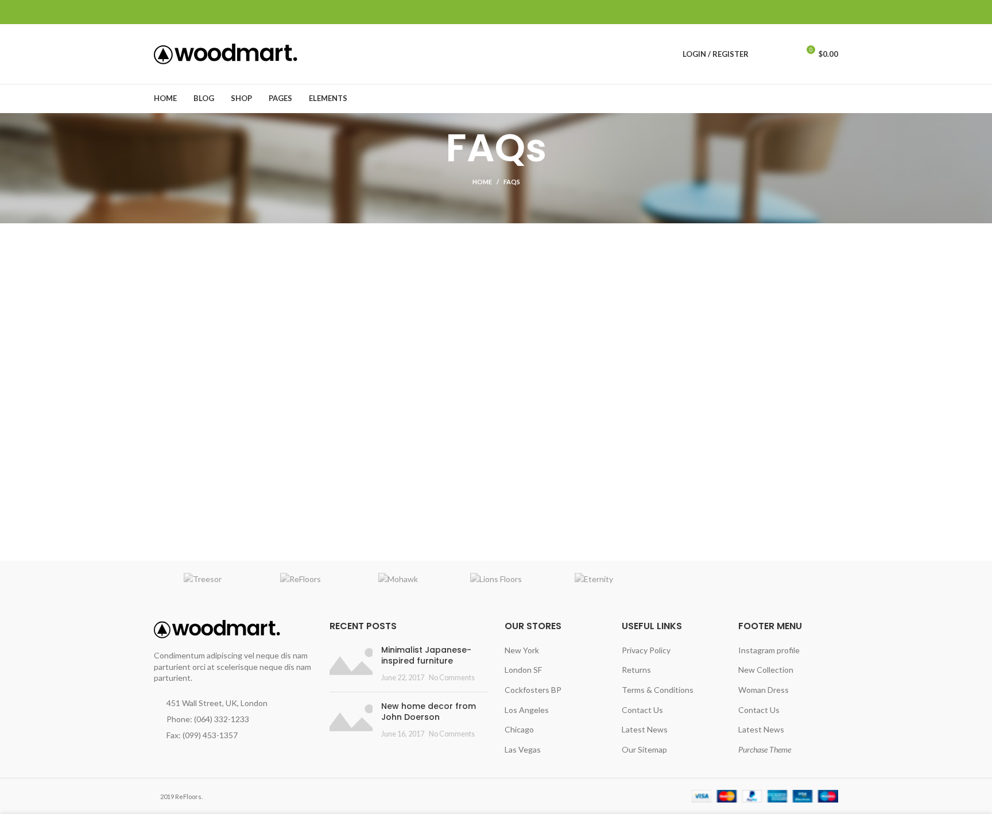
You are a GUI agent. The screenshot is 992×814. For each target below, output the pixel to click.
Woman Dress (763, 690)
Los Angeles (527, 710)
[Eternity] (593, 579)
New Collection (765, 670)
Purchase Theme (764, 749)
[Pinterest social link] (805, 12)
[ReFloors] (300, 579)
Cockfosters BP (533, 690)
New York (522, 650)
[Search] (764, 53)
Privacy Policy (646, 650)
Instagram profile (769, 650)
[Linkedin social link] (818, 12)
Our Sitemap (644, 749)
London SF (523, 670)
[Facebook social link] (778, 12)
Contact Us (642, 710)
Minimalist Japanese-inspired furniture (426, 655)
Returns (636, 670)
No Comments (452, 677)
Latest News (645, 729)
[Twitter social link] (792, 12)
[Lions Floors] (496, 579)
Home (482, 181)
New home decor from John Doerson (428, 711)
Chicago (519, 729)
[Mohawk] (398, 579)
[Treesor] (202, 579)
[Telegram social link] (831, 12)
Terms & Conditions (657, 690)
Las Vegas (523, 749)
